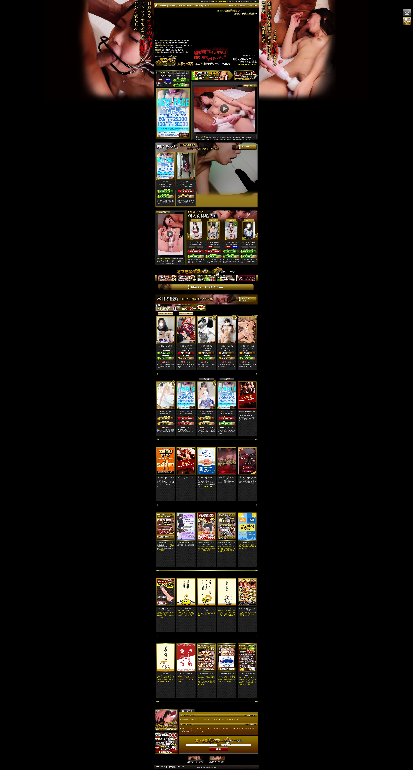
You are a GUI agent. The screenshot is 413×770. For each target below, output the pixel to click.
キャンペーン (224, 719)
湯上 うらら (226, 346)
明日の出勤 (194, 719)
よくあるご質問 (248, 728)
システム (214, 719)
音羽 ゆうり (247, 346)
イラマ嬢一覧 (205, 719)
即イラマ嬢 (203, 728)
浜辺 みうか (206, 411)
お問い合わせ (185, 731)
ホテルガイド (227, 728)
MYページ (237, 728)
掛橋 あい (165, 411)
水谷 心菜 (195, 242)
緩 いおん (213, 242)
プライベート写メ (215, 728)
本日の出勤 (185, 719)
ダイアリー (185, 728)
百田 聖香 (206, 346)
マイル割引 (235, 719)
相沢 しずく (248, 242)
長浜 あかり (185, 411)
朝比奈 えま (180, 73)
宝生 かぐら (185, 184)
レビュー (193, 728)
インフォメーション (198, 731)
